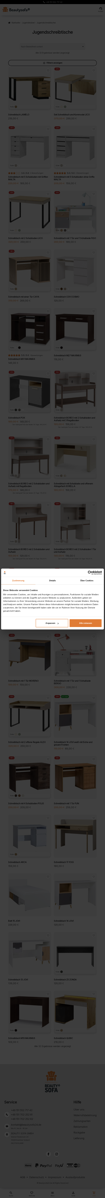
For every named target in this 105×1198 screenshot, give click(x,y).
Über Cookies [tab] (86, 580)
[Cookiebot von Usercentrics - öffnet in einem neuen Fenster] (90, 573)
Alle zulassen (85, 623)
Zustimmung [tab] (18, 580)
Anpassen (50, 623)
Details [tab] (52, 580)
